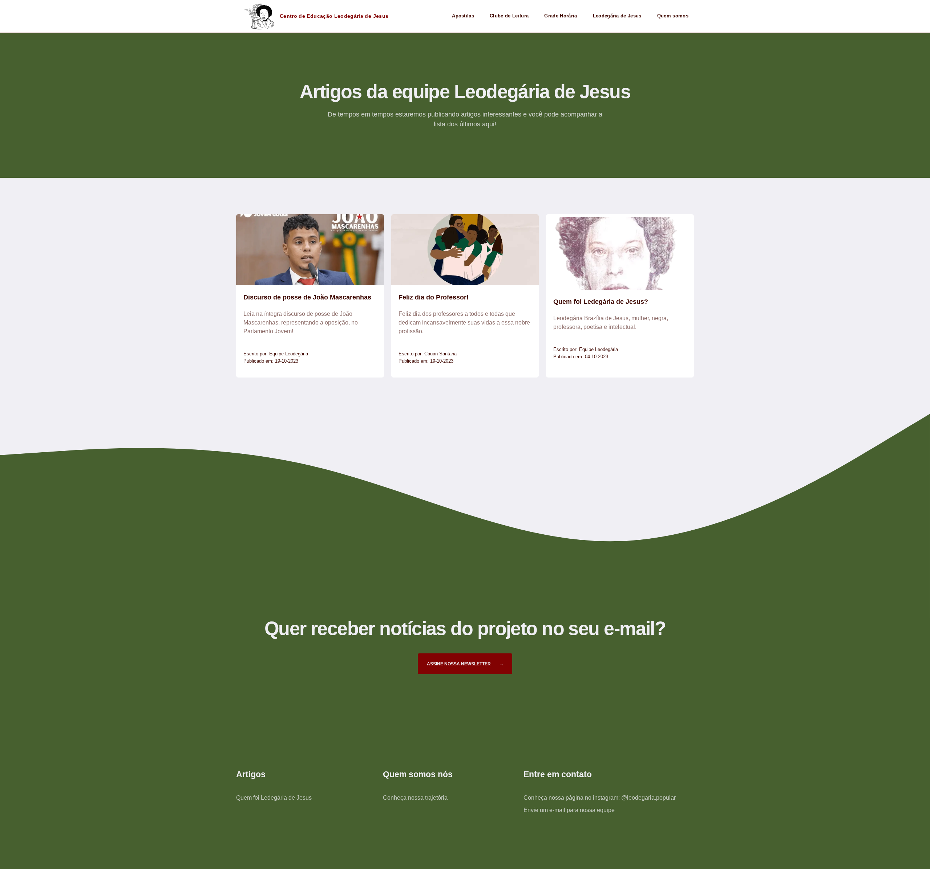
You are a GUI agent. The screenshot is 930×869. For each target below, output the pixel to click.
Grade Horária (560, 16)
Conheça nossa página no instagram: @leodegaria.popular (599, 798)
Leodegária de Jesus (617, 16)
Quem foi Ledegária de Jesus (274, 798)
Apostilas (463, 16)
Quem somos (672, 16)
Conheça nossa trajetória (415, 798)
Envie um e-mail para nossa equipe (569, 810)
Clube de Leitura (509, 16)
